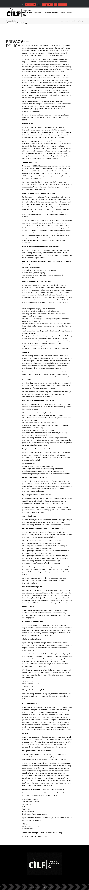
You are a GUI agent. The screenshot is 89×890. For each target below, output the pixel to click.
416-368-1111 (30, 5)
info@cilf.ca (47, 5)
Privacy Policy (63, 887)
